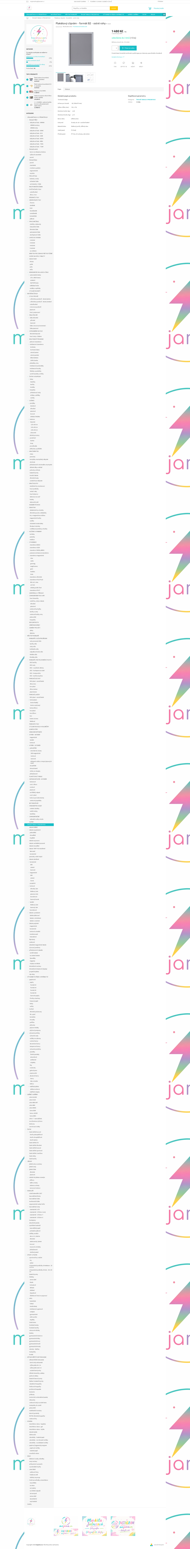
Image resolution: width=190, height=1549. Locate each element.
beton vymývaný (35, 705)
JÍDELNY (29, 1161)
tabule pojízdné (34, 923)
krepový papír (34, 1001)
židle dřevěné (34, 318)
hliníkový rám (34, 891)
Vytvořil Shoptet (159, 1545)
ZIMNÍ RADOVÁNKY (34, 625)
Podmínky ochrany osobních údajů (101, 1)
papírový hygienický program (38, 1445)
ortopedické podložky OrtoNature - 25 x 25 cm (40, 1266)
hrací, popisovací (35, 312)
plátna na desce (35, 1089)
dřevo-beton (33, 689)
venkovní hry (33, 1419)
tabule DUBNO (33, 827)
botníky (32, 387)
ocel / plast (33, 795)
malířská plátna (34, 1087)
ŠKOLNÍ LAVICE (33, 149)
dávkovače (32, 1435)
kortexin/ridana (34, 350)
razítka (32, 521)
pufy (31, 267)
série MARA (32, 1108)
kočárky (32, 534)
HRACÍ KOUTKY (33, 483)
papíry (32, 982)
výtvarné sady (34, 1036)
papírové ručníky (35, 1448)
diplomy (32, 633)
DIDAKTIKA (32, 508)
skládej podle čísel (35, 588)
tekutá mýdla (33, 1432)
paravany (32, 457)
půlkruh (32, 219)
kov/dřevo (33, 713)
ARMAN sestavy (35, 125)
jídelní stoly (32, 1167)
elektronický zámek (36, 1242)
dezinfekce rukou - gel (36, 1427)
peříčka (32, 1022)
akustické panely (34, 1223)
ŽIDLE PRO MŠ (33, 315)
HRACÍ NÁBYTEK (34, 451)
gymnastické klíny (34, 1339)
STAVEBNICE (33, 542)
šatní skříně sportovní (35, 1151)
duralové (33, 406)
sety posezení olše (35, 641)
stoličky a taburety (35, 224)
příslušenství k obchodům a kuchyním (41, 465)
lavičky (32, 385)
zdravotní (33, 433)
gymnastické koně (34, 1344)
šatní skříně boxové (35, 1148)
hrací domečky (34, 598)
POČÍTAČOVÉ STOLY (35, 189)
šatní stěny (32, 1156)
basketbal (33, 1301)
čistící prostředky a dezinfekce (38, 1480)
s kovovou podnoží (35, 307)
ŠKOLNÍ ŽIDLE (33, 160)
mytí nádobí (33, 1502)
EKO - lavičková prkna (36, 676)
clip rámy (32, 974)
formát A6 (33, 993)
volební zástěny (34, 809)
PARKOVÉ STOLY (34, 724)
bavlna (32, 441)
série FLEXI (32, 1100)
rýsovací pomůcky (34, 948)
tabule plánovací (35, 915)
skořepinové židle (35, 235)
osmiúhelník (33, 213)
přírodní (32, 320)
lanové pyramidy (34, 1413)
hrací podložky (34, 489)
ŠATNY (29, 1129)
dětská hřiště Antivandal (36, 1360)
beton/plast (33, 700)
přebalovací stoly (35, 393)
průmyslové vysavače (35, 1464)
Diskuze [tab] (67, 89)
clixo (31, 558)
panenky (32, 537)
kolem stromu (34, 719)
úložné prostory (34, 435)
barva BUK (33, 1111)
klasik (31, 1282)
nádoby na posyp (35, 1477)
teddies (32, 572)
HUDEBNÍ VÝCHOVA (34, 505)
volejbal (32, 1312)
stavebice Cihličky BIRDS (37, 550)
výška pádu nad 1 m (35, 1368)
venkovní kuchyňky (35, 609)
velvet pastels (34, 355)
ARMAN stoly (34, 128)
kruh (31, 208)
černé (32, 881)
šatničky (32, 382)
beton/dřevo (34, 708)
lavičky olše (33, 644)
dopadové (33, 1293)
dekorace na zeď (35, 497)
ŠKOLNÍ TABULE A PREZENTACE (36, 825)
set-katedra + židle (35, 184)
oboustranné (34, 768)
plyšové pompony (35, 1030)
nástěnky (32, 814)
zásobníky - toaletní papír (36, 1437)
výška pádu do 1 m (35, 1365)
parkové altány (33, 1376)
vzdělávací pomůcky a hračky (38, 529)
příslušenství (34, 774)
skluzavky (32, 1400)
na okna (32, 1486)
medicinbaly (33, 1306)
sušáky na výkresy (35, 1038)
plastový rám (34, 894)
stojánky (32, 1063)
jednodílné (33, 833)
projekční (32, 883)
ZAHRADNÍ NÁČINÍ (34, 817)
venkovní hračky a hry (36, 614)
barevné (32, 323)
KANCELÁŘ (30, 1191)
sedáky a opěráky (35, 288)
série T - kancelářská (35, 1119)
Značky (29, 1504)
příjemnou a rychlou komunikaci (35, 57)
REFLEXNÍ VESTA (34, 622)
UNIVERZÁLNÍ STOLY (35, 200)
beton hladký (34, 703)
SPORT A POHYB (32, 1255)
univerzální (33, 1280)
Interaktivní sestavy (35, 966)
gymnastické (34, 1314)
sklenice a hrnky (34, 1186)
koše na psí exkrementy (37, 798)
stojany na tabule (35, 964)
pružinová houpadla (35, 1389)
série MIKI (32, 1105)
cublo (32, 561)
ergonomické (34, 171)
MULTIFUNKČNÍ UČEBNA (36, 187)
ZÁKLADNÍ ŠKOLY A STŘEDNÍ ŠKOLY (37, 117)
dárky (31, 631)
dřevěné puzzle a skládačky (38, 513)
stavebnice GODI (35, 548)
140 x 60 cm (34, 430)
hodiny (32, 500)
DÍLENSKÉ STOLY (34, 198)
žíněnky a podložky (35, 371)
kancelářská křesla (34, 1196)
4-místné (32, 246)
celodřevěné (34, 192)
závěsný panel (34, 1252)
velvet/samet (34, 353)
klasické (32, 422)
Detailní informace (117, 57)
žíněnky (31, 1277)
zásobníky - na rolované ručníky (38, 1440)
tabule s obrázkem (35, 918)
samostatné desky (35, 275)
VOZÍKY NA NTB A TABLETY (37, 256)
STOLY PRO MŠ (33, 296)
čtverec (32, 203)
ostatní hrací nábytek (36, 481)
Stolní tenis (32, 1322)
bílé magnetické (35, 753)
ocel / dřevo (33, 785)
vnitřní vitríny (34, 811)
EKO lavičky (33, 663)
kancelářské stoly (34, 1207)
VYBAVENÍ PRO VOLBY (35, 806)
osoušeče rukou (34, 1453)
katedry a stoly (34, 179)
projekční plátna (34, 972)
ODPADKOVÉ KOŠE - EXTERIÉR (38, 779)
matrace (32, 419)
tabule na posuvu (34, 841)
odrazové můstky (34, 1330)
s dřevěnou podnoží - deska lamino (40, 299)
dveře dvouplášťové (36, 1137)
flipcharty (32, 940)
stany (31, 454)
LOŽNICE (31, 401)
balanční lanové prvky (35, 1379)
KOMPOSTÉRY (33, 729)
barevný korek (34, 899)
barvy (32, 1079)
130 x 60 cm (34, 427)
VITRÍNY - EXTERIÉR (34, 745)
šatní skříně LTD (34, 1143)
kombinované (34, 934)
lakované (32, 851)
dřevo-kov (33, 684)
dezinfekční (33, 1499)
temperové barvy (35, 1046)
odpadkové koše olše (36, 652)
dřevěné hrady (34, 478)
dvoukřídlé (33, 766)
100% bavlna (34, 360)
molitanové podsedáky (37, 366)
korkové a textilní (35, 932)
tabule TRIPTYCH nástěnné (37, 849)
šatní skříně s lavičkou (35, 1153)
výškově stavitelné (35, 155)
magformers (34, 566)
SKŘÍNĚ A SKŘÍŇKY (32, 1095)
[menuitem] (36, 14)
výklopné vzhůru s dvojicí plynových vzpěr (41, 762)
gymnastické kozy (34, 1341)
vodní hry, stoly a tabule (37, 601)
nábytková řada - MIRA (36, 141)
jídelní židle (32, 1169)
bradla (31, 1355)
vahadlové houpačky (35, 1384)
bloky (31, 1004)
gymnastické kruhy (35, 1347)
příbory (32, 1180)
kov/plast (33, 711)
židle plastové (34, 328)
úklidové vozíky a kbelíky (36, 1459)
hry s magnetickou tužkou (37, 515)
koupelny (32, 390)
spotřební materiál (34, 1226)
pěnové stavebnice (35, 342)
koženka (32, 347)
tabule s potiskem (34, 913)
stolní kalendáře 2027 (35, 1193)
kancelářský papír (35, 1228)
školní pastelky (34, 1054)
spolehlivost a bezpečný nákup (35, 65)
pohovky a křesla (35, 470)
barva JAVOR (34, 1113)
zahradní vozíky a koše (36, 819)
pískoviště (33, 617)
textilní (32, 740)
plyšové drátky (34, 1028)
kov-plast (32, 687)
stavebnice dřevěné (36, 577)
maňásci (32, 540)
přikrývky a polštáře (36, 449)
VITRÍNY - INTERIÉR (34, 735)
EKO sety (32, 665)
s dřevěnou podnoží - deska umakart (41, 302)
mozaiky (32, 1020)
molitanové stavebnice (36, 344)
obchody (32, 462)
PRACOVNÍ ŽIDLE (34, 222)
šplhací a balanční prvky (36, 1381)
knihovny (32, 1124)
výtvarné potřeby (34, 1033)
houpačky (33, 620)
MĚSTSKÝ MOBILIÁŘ (33, 636)
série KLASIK (33, 1097)
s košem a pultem (35, 168)
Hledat (113, 8)
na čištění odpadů (35, 1491)
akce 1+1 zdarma (35, 1236)
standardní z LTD (35, 1210)
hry (31, 1260)
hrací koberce (34, 494)
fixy (31, 1065)
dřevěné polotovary (36, 1012)
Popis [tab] (59, 89)
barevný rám (34, 908)
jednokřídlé (33, 748)
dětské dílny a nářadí (36, 467)
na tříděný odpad (35, 793)
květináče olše (34, 649)
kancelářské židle (34, 1199)
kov (31, 716)
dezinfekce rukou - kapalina (37, 1424)
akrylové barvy (34, 1076)
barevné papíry (34, 996)
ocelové (32, 787)
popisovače (33, 1073)
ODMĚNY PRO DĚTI (34, 628)
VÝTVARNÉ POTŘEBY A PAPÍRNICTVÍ (37, 977)
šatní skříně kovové (35, 1132)
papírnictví (32, 980)
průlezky (32, 1395)
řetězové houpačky (35, 1387)
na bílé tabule (34, 953)
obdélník (32, 205)
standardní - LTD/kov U (36, 1218)
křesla (32, 262)
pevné (32, 157)
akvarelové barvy (35, 1044)
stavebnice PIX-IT (35, 590)
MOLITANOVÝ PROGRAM (36, 339)
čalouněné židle (34, 227)
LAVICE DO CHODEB (34, 238)
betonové (33, 782)
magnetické (33, 737)
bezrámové (33, 897)
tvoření (31, 1009)
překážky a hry (34, 363)
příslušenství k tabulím (36, 950)
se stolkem (33, 251)
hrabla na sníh (34, 1475)
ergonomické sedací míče (37, 1204)
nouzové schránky (35, 1247)
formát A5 (33, 990)
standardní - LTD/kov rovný (38, 1212)
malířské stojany (35, 1092)
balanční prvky (34, 473)
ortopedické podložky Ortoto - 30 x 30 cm (40, 1271)
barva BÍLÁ (33, 1116)
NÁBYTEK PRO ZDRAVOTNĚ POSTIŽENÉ (40, 254)
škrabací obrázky (35, 526)
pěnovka (32, 1025)
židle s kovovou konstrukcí (38, 326)
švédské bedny (34, 1325)
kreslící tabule (34, 476)
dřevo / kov (33, 195)
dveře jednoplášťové (36, 1135)
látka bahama (34, 358)
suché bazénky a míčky (37, 374)
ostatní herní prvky (35, 1371)
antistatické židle (35, 232)
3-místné (32, 243)
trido (31, 574)
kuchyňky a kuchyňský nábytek (39, 459)
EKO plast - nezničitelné (37, 681)
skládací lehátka (35, 417)
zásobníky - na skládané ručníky (38, 1443)
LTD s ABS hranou (35, 278)
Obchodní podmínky (80, 1)
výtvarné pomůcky (35, 1049)
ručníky (32, 398)
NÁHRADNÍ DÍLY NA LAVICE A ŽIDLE (38, 272)
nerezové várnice (35, 1188)
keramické (33, 854)
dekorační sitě (34, 502)
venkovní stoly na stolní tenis (38, 1403)
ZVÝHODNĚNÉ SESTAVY (36, 331)
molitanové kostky (35, 369)
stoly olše (33, 647)
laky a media (34, 1081)
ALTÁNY (31, 822)
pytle (31, 264)
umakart (32, 280)
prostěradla (33, 446)
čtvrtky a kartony (35, 998)
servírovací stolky (34, 1127)
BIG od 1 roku (34, 582)
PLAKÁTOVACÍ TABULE (35, 777)
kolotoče (32, 1392)
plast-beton (33, 692)
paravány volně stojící (35, 857)
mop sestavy (33, 1461)
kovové (32, 414)
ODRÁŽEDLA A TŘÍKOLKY (36, 593)
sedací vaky (33, 491)
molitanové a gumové (36, 1309)
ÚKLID (29, 1456)
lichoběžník (33, 216)
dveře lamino (34, 1140)
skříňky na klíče (33, 1234)
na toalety (33, 1488)
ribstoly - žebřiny (34, 1349)
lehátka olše (33, 655)
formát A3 (33, 985)
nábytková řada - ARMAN (37, 123)
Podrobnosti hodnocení (80, 27)
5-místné (32, 248)
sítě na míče (33, 1317)
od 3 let (32, 585)
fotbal (31, 1304)
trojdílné (32, 838)
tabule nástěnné (34, 859)
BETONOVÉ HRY (33, 803)
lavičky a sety (34, 612)
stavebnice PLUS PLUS (36, 580)
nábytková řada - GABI (36, 136)
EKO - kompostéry (35, 673)
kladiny (31, 1333)
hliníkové (32, 721)
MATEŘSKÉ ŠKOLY (32, 294)
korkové (32, 743)
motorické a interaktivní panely (38, 1397)
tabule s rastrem (35, 921)
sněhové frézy (34, 1472)
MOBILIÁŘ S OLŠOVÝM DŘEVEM (38, 638)
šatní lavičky (33, 1159)
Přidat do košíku (130, 48)
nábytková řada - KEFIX (36, 139)
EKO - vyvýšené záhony (37, 668)
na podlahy (33, 1483)
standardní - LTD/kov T (36, 1215)
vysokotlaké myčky (35, 1467)
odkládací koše (34, 286)
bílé (31, 865)
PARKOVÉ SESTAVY (34, 679)
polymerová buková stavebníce (39, 553)
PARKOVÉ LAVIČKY (34, 695)
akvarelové (33, 1057)
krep (31, 443)
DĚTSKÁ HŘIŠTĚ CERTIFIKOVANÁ (36, 1357)
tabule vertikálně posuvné (37, 843)
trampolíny (32, 1352)
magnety (32, 961)
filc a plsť (32, 1014)
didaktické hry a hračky (37, 510)
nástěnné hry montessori (37, 486)
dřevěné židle (34, 230)
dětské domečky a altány (36, 1373)
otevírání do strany (36, 751)
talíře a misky (34, 1183)
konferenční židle (34, 1201)
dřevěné (32, 409)
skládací (32, 1290)
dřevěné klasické (35, 334)
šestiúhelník (33, 211)
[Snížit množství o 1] (119, 49)
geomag (32, 564)
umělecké (33, 1060)
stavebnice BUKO (35, 545)
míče (31, 270)
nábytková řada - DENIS (36, 131)
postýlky (32, 403)
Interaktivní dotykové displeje (38, 969)
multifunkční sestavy (35, 1411)
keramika (32, 1017)
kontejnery (32, 1220)
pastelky (32, 1052)
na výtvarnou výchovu (35, 1121)
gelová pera (33, 1071)
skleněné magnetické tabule (37, 945)
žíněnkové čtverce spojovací (38, 1296)
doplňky (32, 1320)
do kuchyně (33, 1494)
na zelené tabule (35, 956)
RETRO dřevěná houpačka (37, 1416)
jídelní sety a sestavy (35, 1164)
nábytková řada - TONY (36, 147)
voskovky (33, 1068)
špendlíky (33, 958)
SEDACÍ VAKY (33, 259)
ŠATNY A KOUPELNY (35, 377)
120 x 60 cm (34, 425)
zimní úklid (32, 1469)
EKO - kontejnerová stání (37, 671)
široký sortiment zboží (33, 61)
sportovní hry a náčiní (35, 1258)
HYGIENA (29, 1421)
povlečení (33, 438)
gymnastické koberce (35, 1336)
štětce (32, 1084)
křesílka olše (33, 657)
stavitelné (33, 165)
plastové (32, 310)
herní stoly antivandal (36, 1363)
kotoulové (33, 1285)
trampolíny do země (35, 1405)
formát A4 (33, 988)
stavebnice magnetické (37, 556)
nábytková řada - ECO (36, 133)
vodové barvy (34, 1041)
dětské (32, 1288)
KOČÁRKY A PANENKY (35, 532)
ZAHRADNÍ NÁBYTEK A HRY (37, 596)
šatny (31, 379)
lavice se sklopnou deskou (38, 152)
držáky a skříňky (35, 395)
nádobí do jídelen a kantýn (37, 1177)
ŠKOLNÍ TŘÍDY (33, 120)
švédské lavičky (34, 1328)
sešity (32, 1006)
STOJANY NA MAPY (34, 291)
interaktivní (33, 937)
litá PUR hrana (34, 283)
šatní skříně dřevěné (35, 1145)
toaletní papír (34, 1451)
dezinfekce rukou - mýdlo (36, 1429)
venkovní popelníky (35, 801)
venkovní (32, 942)
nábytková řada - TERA (36, 144)
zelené (32, 867)
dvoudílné (33, 835)
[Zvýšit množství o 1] (119, 47)
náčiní (31, 1263)
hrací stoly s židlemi (36, 336)
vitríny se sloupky (35, 771)
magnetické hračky (35, 518)
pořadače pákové (35, 1231)
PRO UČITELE (33, 176)
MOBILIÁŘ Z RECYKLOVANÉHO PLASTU (40, 660)
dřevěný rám (34, 889)
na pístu (32, 173)
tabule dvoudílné (34, 846)
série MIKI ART (33, 1103)
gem (31, 569)
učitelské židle (34, 181)
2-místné (32, 240)
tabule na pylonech (35, 830)
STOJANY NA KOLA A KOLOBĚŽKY (39, 727)
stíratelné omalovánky (36, 524)
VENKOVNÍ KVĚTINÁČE (35, 732)
